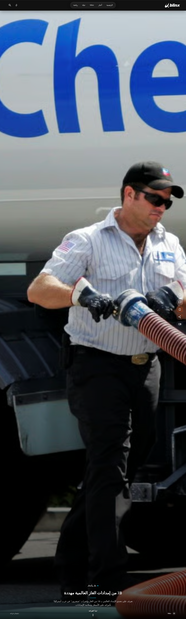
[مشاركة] (180, 317)
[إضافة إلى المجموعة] (180, 309)
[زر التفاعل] (180, 295)
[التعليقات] (180, 302)
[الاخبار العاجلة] (16, 5)
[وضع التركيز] (180, 324)
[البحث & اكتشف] (10, 5)
